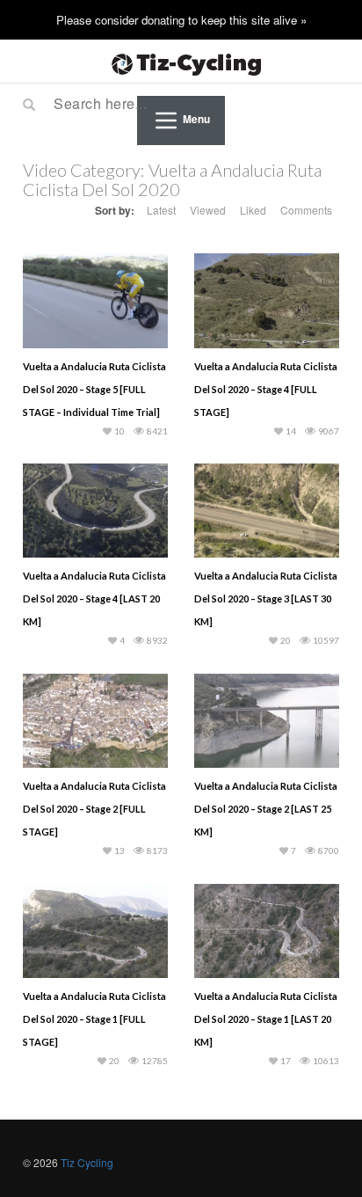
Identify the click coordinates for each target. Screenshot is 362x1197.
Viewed (208, 209)
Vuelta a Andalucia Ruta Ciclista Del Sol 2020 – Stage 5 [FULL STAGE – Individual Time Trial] (94, 389)
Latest (161, 209)
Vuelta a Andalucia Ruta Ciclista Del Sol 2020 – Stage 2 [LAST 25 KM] (265, 808)
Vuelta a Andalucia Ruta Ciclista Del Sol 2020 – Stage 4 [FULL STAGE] (265, 389)
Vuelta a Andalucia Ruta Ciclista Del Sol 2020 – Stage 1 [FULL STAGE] (94, 1018)
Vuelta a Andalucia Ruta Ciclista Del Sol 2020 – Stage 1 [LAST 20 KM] (265, 1018)
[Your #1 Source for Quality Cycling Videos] (181, 61)
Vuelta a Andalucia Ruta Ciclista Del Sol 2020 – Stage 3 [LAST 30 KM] (265, 598)
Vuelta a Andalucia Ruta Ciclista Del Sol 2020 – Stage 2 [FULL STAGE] (94, 808)
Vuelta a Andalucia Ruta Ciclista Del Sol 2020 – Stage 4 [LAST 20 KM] (94, 598)
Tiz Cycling (87, 1162)
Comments (306, 209)
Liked (253, 209)
